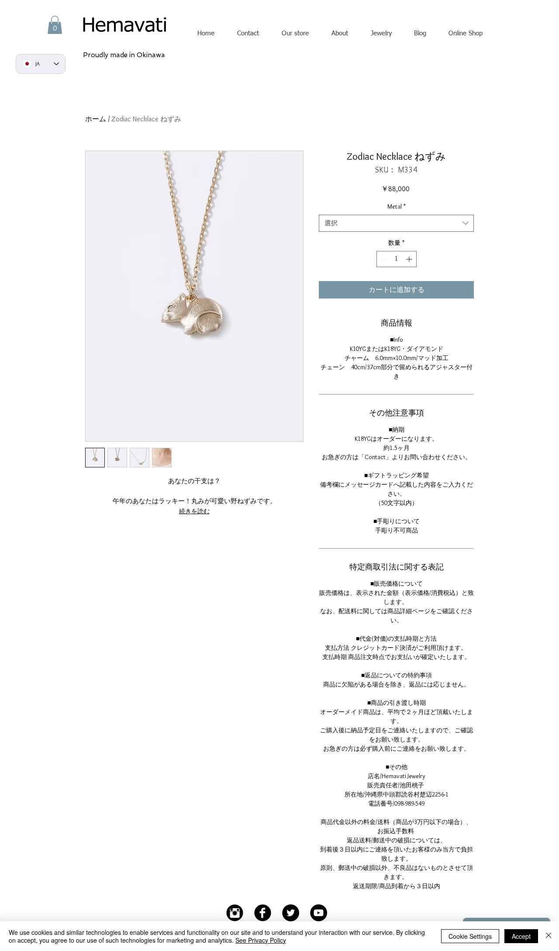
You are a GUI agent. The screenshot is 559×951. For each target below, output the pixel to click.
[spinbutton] (396, 259)
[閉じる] (548, 936)
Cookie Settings (470, 936)
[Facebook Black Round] (262, 912)
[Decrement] (383, 259)
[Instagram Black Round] (234, 912)
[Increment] (409, 259)
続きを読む (194, 511)
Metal (396, 206)
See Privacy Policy (260, 940)
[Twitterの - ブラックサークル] (290, 912)
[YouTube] (318, 912)
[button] (54, 25)
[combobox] (396, 223)
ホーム (95, 119)
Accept (521, 936)
